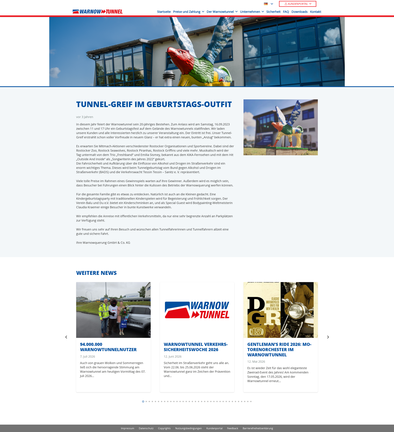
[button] (268, 4)
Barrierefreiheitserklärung (258, 428)
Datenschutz (146, 428)
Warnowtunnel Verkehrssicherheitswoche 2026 (196, 347)
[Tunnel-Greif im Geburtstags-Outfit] (280, 101)
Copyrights (164, 428)
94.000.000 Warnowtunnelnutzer (108, 347)
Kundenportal (214, 428)
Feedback (232, 428)
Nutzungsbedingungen (188, 428)
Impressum (127, 428)
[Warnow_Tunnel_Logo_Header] (98, 11)
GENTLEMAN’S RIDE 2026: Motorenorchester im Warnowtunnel (279, 349)
